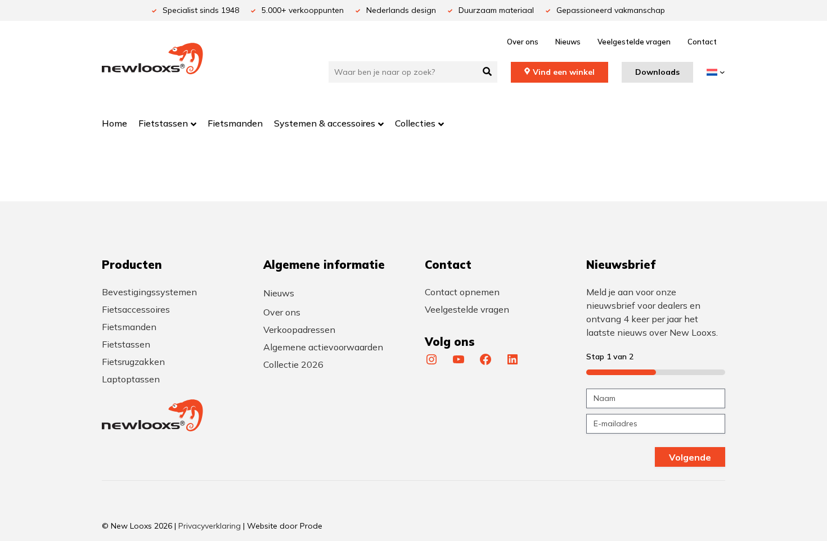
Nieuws (568, 41)
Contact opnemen (462, 291)
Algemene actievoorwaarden (323, 347)
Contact (702, 41)
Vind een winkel (564, 72)
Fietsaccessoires (136, 309)
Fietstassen (126, 344)
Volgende (690, 457)
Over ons (522, 41)
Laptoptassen (131, 379)
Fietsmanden (129, 326)
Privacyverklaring (209, 526)
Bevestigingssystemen (149, 291)
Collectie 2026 (293, 364)
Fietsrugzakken (133, 361)
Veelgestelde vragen (634, 41)
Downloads (657, 72)
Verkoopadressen (299, 329)
